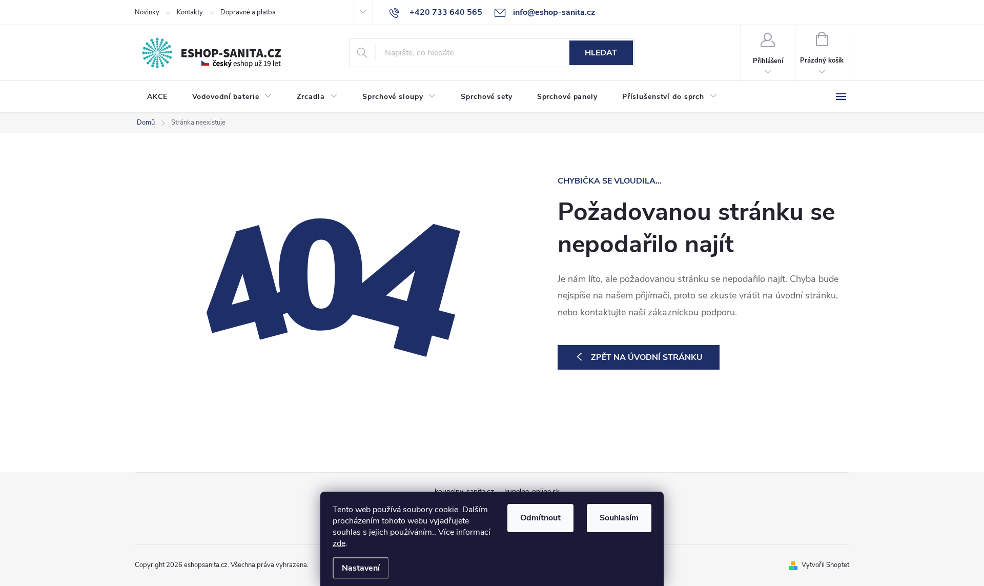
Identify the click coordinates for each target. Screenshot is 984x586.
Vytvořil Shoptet (825, 565)
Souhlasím (619, 517)
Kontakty (190, 12)
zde (339, 543)
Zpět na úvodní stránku (647, 357)
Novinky (147, 12)
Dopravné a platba (248, 12)
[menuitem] (157, 97)
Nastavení (361, 568)
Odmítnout (540, 517)
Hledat (601, 52)
